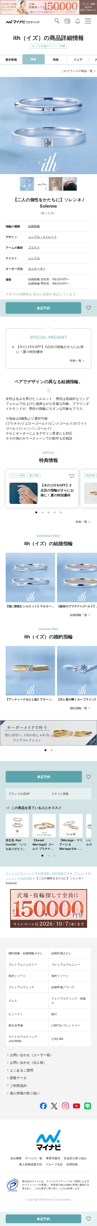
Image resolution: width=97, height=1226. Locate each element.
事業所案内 (53, 1158)
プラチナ (34, 247)
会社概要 (16, 1158)
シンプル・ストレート (42, 237)
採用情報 (72, 1164)
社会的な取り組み (75, 1158)
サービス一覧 (33, 1158)
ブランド (79, 873)
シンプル (34, 258)
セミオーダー (36, 268)
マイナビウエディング (20, 873)
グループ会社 (54, 1164)
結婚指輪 (34, 226)
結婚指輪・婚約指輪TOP (53, 873)
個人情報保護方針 (30, 1164)
